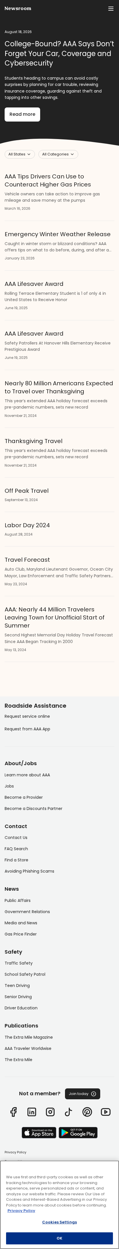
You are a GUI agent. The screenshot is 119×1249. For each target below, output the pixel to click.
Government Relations (27, 912)
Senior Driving (18, 997)
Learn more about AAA (27, 775)
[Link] (13, 1112)
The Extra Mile (18, 1060)
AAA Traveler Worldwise (28, 1048)
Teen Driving (17, 985)
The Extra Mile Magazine (29, 1037)
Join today (78, 1093)
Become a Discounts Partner (33, 808)
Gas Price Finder (21, 934)
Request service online (27, 716)
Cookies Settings (59, 1222)
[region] (59, 1205)
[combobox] (20, 154)
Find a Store (16, 860)
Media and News (21, 923)
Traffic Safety (19, 963)
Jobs (9, 786)
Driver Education (21, 1008)
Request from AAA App (27, 729)
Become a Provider (24, 797)
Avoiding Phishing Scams (29, 871)
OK (59, 1238)
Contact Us (16, 837)
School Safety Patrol (25, 974)
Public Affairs (18, 900)
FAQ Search (16, 849)
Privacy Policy (15, 1152)
